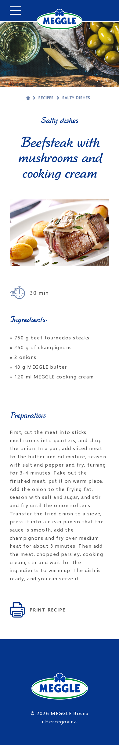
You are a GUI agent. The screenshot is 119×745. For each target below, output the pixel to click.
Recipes (46, 97)
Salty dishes (76, 97)
